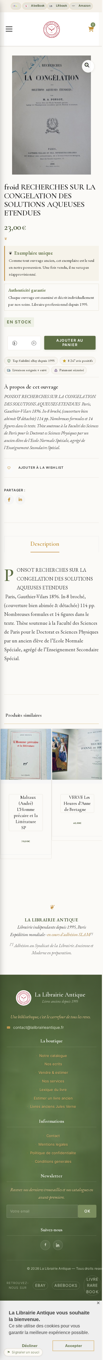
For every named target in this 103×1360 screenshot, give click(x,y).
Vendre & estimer (53, 1072)
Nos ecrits (53, 1064)
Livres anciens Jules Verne (53, 1106)
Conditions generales (53, 1161)
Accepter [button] (73, 1345)
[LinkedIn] (58, 1245)
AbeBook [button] (37, 5)
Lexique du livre (53, 1089)
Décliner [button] (29, 1345)
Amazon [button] (83, 5)
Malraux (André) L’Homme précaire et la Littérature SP (26, 812)
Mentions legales (53, 1144)
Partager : (14, 490)
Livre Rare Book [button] (92, 1285)
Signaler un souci (23, 1352)
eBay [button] (40, 1285)
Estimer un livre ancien (53, 1098)
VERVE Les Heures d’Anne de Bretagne (77, 803)
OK (87, 1211)
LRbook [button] (61, 5)
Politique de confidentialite (53, 1153)
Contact (53, 1136)
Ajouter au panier (69, 342)
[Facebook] (45, 1245)
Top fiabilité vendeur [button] (16, 6)
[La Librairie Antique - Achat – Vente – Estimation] (51, 29)
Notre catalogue (53, 1055)
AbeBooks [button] (65, 1285)
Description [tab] (44, 543)
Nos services (53, 1081)
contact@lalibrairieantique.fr (38, 1027)
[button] (88, 66)
